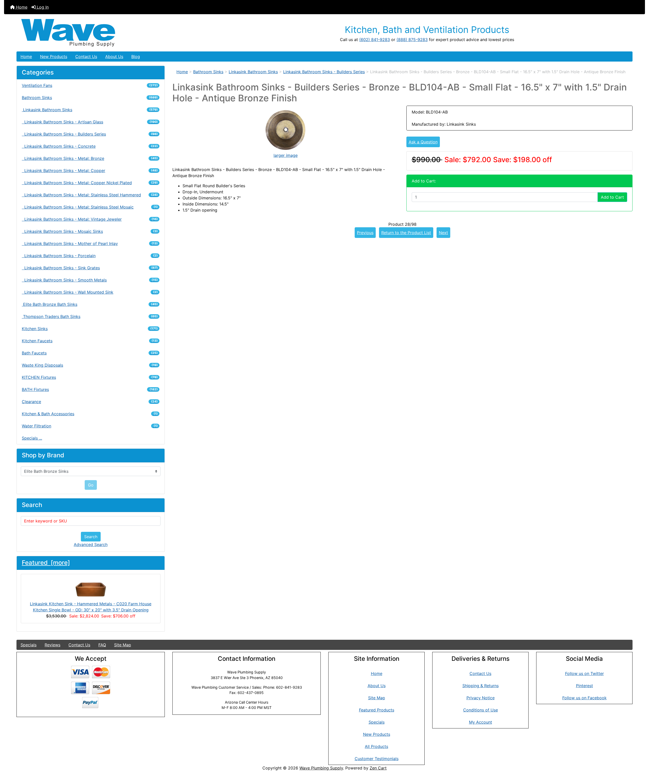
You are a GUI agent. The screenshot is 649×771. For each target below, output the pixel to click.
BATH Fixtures (90, 389)
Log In (42, 7)
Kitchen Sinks (90, 328)
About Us (114, 56)
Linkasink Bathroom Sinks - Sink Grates (90, 267)
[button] (639, 746)
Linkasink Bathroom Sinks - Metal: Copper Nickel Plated (90, 182)
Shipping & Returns (480, 685)
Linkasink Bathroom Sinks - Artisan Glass (90, 121)
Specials (29, 644)
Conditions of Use (480, 709)
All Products (376, 746)
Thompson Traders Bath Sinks (90, 316)
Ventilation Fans (90, 85)
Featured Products (376, 709)
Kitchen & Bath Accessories (90, 413)
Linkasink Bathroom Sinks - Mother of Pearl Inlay (90, 243)
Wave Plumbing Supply (321, 767)
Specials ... (32, 438)
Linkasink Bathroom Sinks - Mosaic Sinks (90, 231)
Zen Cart (378, 767)
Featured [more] (46, 562)
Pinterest (584, 685)
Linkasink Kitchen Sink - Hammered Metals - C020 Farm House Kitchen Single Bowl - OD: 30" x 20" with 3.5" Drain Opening (90, 606)
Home (21, 7)
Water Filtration (90, 425)
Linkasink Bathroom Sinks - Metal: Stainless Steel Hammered (90, 194)
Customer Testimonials (377, 758)
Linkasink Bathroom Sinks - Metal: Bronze (90, 158)
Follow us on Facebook (584, 697)
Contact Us (86, 56)
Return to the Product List (406, 232)
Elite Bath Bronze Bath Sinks (90, 304)
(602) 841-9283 (374, 39)
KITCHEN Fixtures (90, 377)
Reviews (52, 644)
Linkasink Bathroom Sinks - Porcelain (90, 255)
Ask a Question (423, 141)
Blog (135, 56)
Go (91, 484)
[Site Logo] (119, 32)
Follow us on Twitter (584, 673)
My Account (480, 722)
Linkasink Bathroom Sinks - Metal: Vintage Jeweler (90, 219)
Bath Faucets (90, 352)
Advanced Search (90, 544)
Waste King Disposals (90, 365)
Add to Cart (612, 197)
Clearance (90, 401)
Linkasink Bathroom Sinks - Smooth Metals (90, 280)
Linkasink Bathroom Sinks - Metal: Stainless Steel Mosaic (90, 207)
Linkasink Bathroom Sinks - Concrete (90, 146)
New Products (53, 56)
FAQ (102, 644)
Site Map (122, 644)
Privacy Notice (480, 697)
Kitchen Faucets (90, 340)
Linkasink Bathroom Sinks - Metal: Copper (90, 170)
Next (443, 232)
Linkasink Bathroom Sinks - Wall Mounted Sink (90, 292)
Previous (365, 232)
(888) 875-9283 (412, 39)
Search (90, 536)
